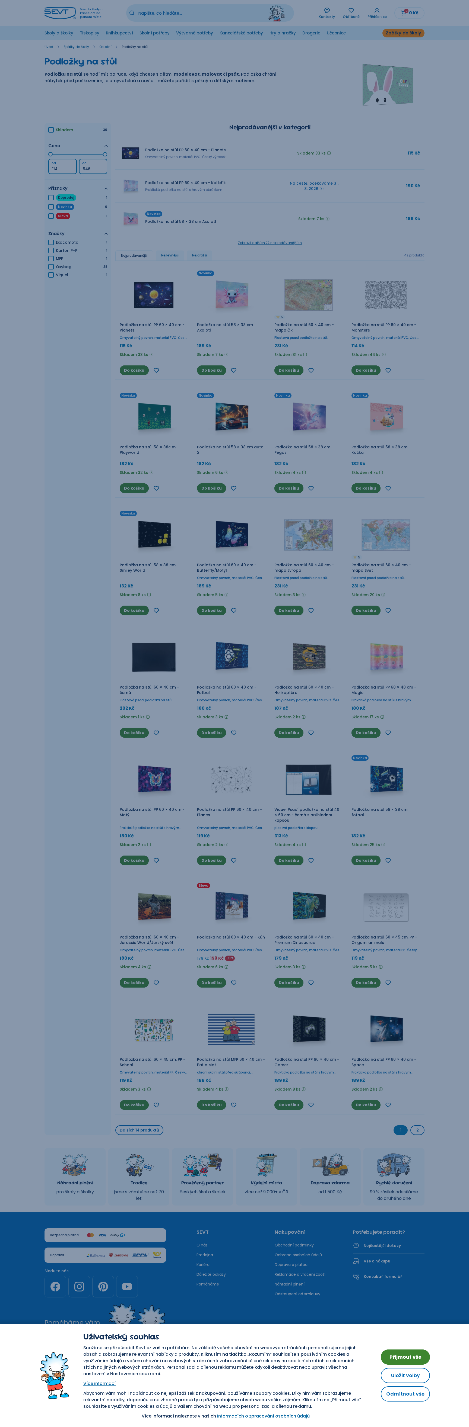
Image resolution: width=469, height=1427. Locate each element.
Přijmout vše (405, 1357)
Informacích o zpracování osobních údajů (263, 1416)
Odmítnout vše (405, 1393)
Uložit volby (405, 1375)
